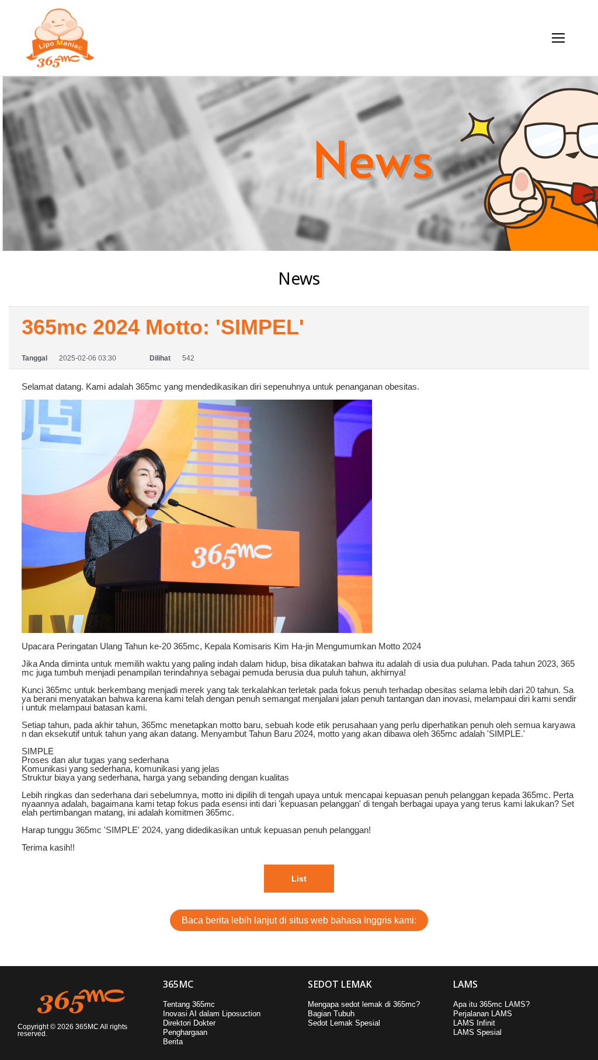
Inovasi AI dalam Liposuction (211, 1013)
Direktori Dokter (189, 1023)
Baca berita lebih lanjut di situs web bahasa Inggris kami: (299, 920)
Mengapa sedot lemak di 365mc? (364, 1004)
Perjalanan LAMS (482, 1013)
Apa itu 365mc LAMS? (491, 1004)
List (299, 878)
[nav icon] (558, 38)
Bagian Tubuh (331, 1013)
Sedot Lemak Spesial (344, 1023)
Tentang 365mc (189, 1004)
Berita (173, 1041)
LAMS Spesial (477, 1032)
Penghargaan (185, 1032)
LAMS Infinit (474, 1023)
